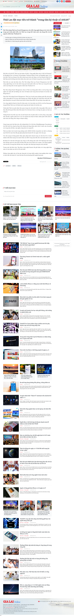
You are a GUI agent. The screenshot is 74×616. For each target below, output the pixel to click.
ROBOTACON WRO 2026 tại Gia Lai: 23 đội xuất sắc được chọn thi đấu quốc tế (28, 236)
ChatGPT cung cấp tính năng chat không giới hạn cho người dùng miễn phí (35, 519)
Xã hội (65, 12)
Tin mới (67, 23)
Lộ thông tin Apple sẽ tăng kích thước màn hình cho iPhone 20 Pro (35, 532)
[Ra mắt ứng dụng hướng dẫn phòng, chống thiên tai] (11, 387)
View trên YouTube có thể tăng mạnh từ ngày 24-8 (34, 350)
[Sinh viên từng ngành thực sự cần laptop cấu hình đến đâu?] (11, 413)
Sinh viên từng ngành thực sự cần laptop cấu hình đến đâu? (35, 409)
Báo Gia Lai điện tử (37, 6)
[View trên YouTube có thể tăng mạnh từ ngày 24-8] (11, 354)
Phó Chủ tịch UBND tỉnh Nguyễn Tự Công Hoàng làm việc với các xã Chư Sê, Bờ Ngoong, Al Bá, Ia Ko (62, 79)
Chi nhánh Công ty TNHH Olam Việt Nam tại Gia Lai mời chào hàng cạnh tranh (62, 175)
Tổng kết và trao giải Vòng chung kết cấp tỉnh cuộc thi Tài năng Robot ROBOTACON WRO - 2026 (10, 513)
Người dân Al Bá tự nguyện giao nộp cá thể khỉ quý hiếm (66, 96)
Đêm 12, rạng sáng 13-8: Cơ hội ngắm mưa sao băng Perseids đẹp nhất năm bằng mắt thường (35, 585)
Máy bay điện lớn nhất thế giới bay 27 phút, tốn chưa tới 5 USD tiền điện (10, 377)
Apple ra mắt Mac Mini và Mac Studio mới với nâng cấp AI (65, 54)
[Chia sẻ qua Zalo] (1, 26)
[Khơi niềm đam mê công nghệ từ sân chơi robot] (11, 479)
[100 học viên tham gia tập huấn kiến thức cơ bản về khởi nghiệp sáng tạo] (56, 41)
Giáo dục (36, 12)
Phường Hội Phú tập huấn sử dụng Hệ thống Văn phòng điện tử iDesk (34, 559)
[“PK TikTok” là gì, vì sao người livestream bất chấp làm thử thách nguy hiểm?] (11, 247)
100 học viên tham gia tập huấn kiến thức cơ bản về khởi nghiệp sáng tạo (65, 42)
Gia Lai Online (12, 601)
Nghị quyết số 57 (64, 15)
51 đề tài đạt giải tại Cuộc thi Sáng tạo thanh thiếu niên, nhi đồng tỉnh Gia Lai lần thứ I (61, 34)
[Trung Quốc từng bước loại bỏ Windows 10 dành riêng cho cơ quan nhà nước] (11, 341)
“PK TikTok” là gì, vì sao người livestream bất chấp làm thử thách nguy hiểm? (34, 244)
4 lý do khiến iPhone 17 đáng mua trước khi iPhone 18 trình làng (35, 284)
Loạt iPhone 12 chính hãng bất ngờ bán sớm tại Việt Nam (18, 41)
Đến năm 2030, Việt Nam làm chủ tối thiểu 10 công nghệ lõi (34, 572)
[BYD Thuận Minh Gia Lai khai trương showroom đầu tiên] (57, 192)
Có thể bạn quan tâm (12, 204)
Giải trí (61, 12)
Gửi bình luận (48, 196)
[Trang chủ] (4, 12)
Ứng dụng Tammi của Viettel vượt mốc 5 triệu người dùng (35, 257)
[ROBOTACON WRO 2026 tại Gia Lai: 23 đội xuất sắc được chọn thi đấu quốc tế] (28, 228)
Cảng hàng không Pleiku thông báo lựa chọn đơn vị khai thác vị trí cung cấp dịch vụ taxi (62, 184)
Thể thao (70, 12)
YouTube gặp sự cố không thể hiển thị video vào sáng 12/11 (18, 37)
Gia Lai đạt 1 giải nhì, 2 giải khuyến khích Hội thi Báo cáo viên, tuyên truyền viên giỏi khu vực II (62, 105)
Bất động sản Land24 (63, 243)
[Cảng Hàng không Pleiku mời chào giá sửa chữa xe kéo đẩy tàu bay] (57, 154)
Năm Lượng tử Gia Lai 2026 (55, 15)
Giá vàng (56, 135)
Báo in (16, 1)
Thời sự (8, 12)
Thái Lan (19, 165)
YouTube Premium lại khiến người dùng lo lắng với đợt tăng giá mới (66, 48)
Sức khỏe (41, 12)
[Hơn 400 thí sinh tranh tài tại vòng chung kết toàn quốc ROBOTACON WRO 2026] (45, 228)
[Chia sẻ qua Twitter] (1, 29)
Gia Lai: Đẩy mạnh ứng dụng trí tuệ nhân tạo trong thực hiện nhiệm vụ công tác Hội (27, 513)
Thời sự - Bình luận (24, 12)
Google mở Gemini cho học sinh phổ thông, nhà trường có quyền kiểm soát (36, 311)
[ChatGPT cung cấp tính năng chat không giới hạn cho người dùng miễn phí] (11, 523)
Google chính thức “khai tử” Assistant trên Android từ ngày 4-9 (35, 396)
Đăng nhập (68, 1)
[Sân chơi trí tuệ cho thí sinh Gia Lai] (56, 27)
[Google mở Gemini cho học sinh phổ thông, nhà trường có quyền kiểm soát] (11, 315)
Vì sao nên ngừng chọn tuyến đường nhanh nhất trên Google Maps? (26, 377)
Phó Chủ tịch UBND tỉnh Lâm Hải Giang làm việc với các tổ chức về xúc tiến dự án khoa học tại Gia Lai (36, 462)
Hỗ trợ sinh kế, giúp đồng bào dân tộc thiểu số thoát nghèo (66, 88)
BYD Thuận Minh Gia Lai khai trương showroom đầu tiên (61, 193)
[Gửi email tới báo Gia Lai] (64, 1)
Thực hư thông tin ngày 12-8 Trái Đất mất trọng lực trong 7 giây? (34, 449)
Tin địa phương (61, 61)
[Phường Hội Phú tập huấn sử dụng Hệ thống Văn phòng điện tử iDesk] (11, 563)
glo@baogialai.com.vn (10, 607)
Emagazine (37, 1)
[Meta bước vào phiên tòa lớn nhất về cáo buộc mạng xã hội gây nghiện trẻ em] (11, 301)
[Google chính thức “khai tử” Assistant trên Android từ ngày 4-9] (11, 400)
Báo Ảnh (11, 1)
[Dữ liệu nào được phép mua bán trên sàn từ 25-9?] (44, 369)
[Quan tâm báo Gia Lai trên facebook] (57, 1)
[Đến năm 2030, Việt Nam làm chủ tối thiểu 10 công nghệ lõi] (11, 576)
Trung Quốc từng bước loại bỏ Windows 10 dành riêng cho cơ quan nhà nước (35, 337)
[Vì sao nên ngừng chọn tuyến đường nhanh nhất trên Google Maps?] (27, 369)
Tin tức (16, 15)
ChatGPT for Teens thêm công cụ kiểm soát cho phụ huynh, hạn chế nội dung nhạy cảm (35, 324)
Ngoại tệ (56, 126)
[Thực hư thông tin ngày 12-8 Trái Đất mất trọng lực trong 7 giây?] (11, 453)
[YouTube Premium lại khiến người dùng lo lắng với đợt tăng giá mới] (56, 48)
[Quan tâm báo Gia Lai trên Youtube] (62, 1)
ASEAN (14, 165)
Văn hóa (56, 12)
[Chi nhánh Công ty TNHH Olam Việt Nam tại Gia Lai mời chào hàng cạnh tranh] (57, 174)
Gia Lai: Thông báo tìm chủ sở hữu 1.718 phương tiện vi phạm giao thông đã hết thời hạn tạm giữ (62, 166)
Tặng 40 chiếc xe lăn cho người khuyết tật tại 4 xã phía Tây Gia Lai (62, 69)
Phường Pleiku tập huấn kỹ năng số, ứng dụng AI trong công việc (36, 546)
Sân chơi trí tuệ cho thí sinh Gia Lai (65, 26)
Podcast (21, 1)
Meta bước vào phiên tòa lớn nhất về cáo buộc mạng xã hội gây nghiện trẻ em (35, 298)
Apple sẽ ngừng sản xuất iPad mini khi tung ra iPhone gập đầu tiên (20, 39)
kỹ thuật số (8, 165)
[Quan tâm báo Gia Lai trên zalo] (59, 1)
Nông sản (56, 116)
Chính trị (17, 12)
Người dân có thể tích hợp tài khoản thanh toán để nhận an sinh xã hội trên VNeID (34, 423)
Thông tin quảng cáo (62, 149)
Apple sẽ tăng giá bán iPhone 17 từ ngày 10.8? (33, 488)
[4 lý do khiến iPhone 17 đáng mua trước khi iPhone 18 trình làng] (11, 288)
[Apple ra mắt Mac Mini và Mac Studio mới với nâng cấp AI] (56, 54)
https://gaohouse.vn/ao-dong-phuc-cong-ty (62, 245)
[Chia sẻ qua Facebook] (1, 23)
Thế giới (12, 12)
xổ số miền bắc (56, 243)
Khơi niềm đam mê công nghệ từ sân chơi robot (33, 475)
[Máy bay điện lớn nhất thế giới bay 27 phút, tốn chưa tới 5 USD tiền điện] (10, 369)
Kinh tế (31, 12)
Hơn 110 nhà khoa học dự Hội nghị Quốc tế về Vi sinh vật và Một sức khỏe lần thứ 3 (35, 436)
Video (6, 1)
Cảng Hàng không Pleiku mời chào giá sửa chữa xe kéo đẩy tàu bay (62, 156)
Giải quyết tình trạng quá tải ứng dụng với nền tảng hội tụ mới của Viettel (44, 513)
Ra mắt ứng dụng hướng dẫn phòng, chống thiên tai (35, 382)
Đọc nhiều (57, 23)
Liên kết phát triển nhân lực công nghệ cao (63, 235)
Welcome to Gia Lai (29, 1)
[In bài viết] (1, 35)
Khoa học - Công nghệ (49, 12)
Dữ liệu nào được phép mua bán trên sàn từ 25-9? (44, 376)
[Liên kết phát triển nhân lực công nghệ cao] (63, 228)
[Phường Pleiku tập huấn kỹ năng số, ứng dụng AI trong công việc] (11, 549)
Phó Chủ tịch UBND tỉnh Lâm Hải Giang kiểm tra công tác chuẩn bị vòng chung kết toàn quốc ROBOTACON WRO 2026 (35, 271)
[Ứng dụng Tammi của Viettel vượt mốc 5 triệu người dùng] (11, 261)
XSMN (69, 243)
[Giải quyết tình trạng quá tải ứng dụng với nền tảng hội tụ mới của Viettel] (44, 505)
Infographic (44, 1)
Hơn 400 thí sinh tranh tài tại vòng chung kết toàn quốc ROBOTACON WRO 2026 (45, 236)
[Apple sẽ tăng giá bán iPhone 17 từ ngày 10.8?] (11, 492)
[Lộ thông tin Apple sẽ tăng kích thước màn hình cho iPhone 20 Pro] (11, 536)
